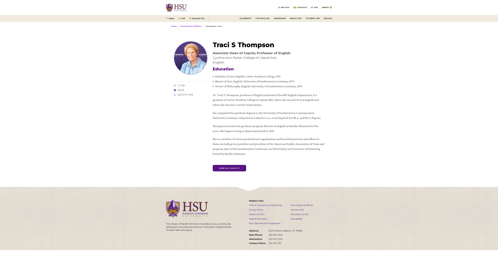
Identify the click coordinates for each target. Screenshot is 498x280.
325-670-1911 (274, 243)
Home (174, 26)
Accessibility (296, 219)
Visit (183, 18)
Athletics (302, 7)
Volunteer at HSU (299, 214)
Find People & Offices (191, 26)
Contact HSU (297, 210)
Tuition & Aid (262, 18)
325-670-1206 (275, 239)
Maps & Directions (258, 219)
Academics (245, 18)
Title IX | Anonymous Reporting (265, 205)
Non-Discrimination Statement (265, 223)
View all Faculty (229, 168)
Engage (328, 18)
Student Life (313, 18)
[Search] (331, 7)
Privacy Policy (256, 210)
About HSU (296, 18)
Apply (171, 18)
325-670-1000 (275, 235)
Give (316, 7)
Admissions (280, 18)
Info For (285, 7)
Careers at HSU (257, 214)
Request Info (198, 18)
